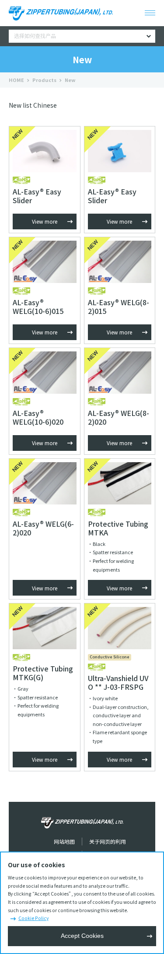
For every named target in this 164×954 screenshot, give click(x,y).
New (70, 79)
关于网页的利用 (107, 841)
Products (44, 79)
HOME (16, 79)
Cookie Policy (33, 918)
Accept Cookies (82, 935)
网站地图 (64, 841)
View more (44, 221)
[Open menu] (150, 13)
